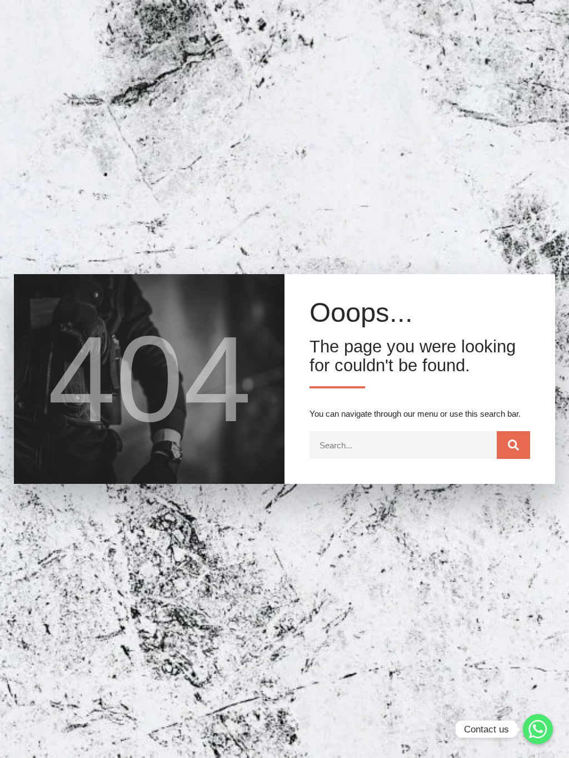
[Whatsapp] (538, 729)
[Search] (513, 445)
